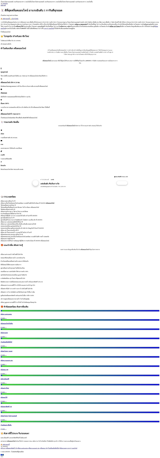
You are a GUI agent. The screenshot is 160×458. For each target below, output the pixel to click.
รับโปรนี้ (123, 183)
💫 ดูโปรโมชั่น (14, 18)
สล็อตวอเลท (63, 448)
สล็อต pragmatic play (34, 448)
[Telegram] (1, 454)
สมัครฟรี (3, 5)
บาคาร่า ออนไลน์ (49, 28)
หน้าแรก (3, 448)
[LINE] (3, 454)
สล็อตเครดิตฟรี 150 (11, 448)
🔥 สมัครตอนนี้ (5, 18)
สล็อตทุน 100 (44, 448)
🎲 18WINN (4, 3)
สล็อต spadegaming (22, 448)
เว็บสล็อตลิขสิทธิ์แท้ (53, 448)
